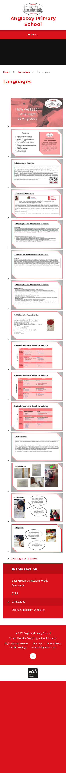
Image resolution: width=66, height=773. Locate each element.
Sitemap (37, 643)
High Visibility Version (16, 643)
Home (6, 72)
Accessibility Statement (44, 647)
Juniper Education (47, 638)
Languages (43, 72)
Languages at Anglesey (24, 558)
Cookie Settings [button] (18, 647)
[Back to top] (33, 656)
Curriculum (24, 72)
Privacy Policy (54, 643)
